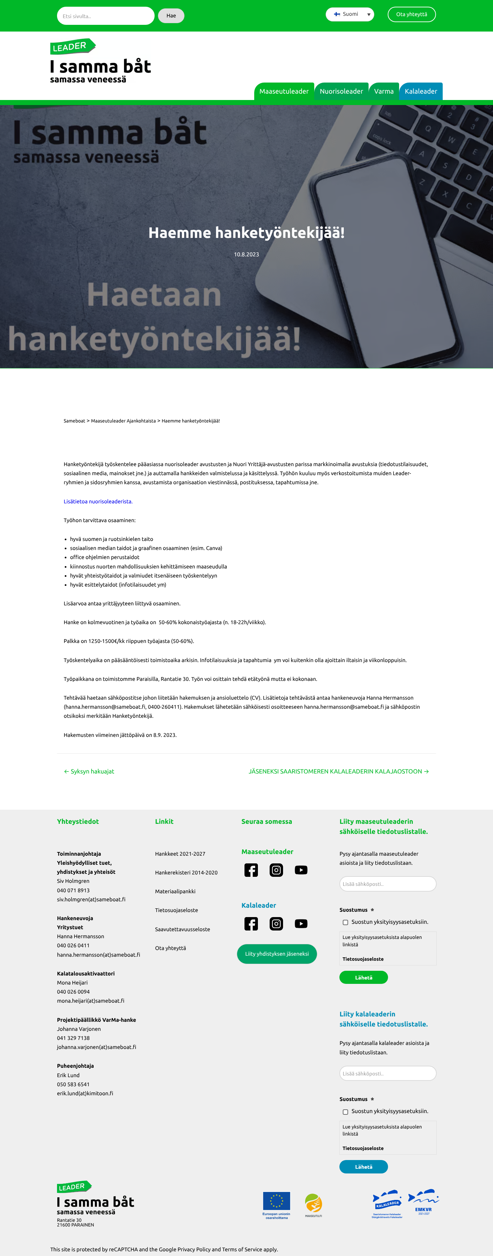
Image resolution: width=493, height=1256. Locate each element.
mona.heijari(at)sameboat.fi (90, 1001)
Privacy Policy (194, 1250)
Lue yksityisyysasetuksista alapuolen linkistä (382, 948)
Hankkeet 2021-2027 (180, 854)
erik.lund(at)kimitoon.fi (85, 1094)
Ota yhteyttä (170, 948)
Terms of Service (242, 1250)
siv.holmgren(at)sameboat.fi (91, 900)
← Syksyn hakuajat (89, 771)
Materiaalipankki (175, 892)
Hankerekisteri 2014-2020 (186, 873)
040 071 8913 (73, 891)
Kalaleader (421, 91)
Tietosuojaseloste (176, 910)
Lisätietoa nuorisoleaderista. (98, 502)
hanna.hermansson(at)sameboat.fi (98, 955)
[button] (171, 15)
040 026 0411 (73, 946)
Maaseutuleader (284, 91)
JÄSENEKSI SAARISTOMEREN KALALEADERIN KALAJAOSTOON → (339, 771)
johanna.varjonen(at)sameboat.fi (96, 1047)
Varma (384, 91)
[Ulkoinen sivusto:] (252, 870)
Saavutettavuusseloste (182, 929)
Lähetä (364, 977)
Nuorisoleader (341, 91)
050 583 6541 (73, 1085)
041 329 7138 (73, 1038)
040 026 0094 (73, 992)
